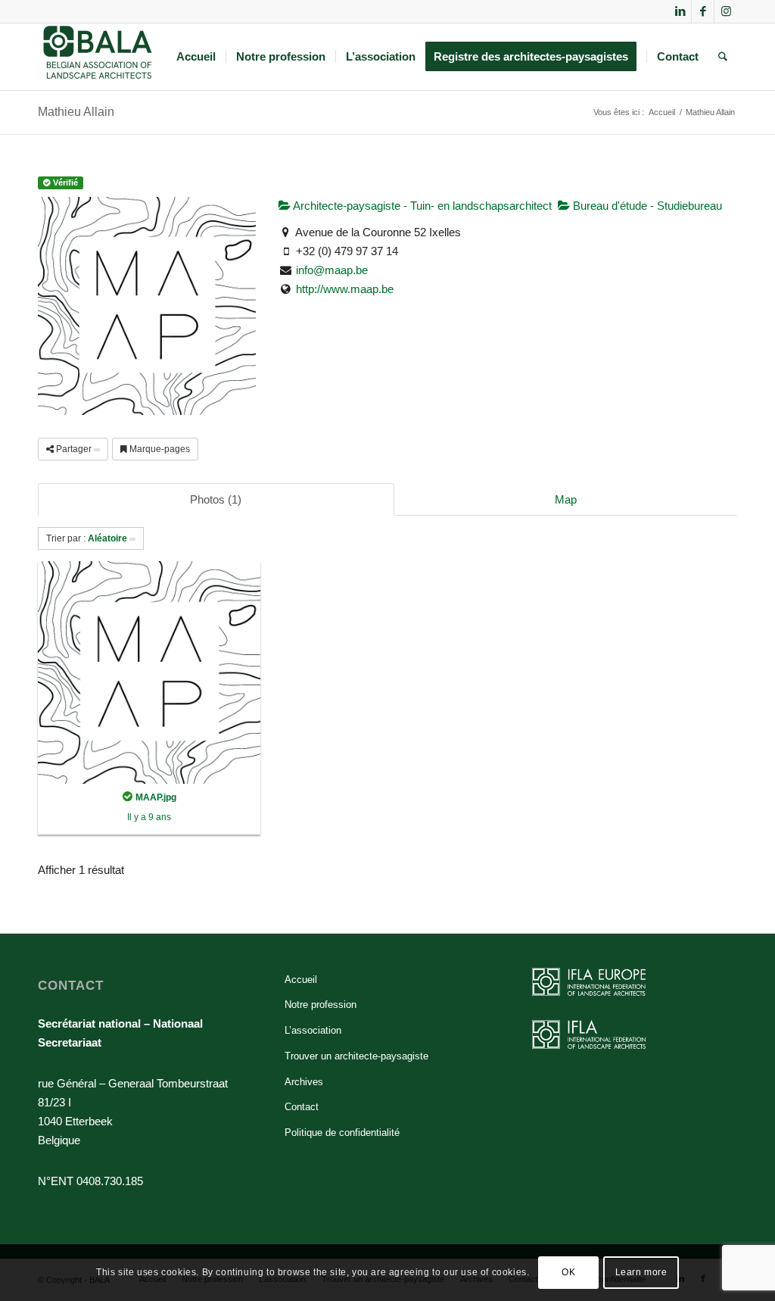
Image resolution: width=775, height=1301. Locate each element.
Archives (304, 1081)
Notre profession (320, 1004)
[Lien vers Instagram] (725, 11)
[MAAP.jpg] (149, 671)
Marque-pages (158, 449)
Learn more (641, 1272)
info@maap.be (332, 270)
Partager (74, 449)
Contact (302, 1106)
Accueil (301, 979)
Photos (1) (215, 499)
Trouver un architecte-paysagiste (356, 1056)
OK (568, 1272)
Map (566, 499)
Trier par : (86, 538)
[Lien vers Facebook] (703, 11)
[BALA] (98, 56)
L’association (313, 1030)
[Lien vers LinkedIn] (680, 11)
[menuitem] (196, 56)
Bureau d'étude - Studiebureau (646, 205)
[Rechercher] (722, 56)
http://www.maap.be (345, 288)
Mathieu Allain (76, 111)
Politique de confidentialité (342, 1132)
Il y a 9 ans (149, 817)
